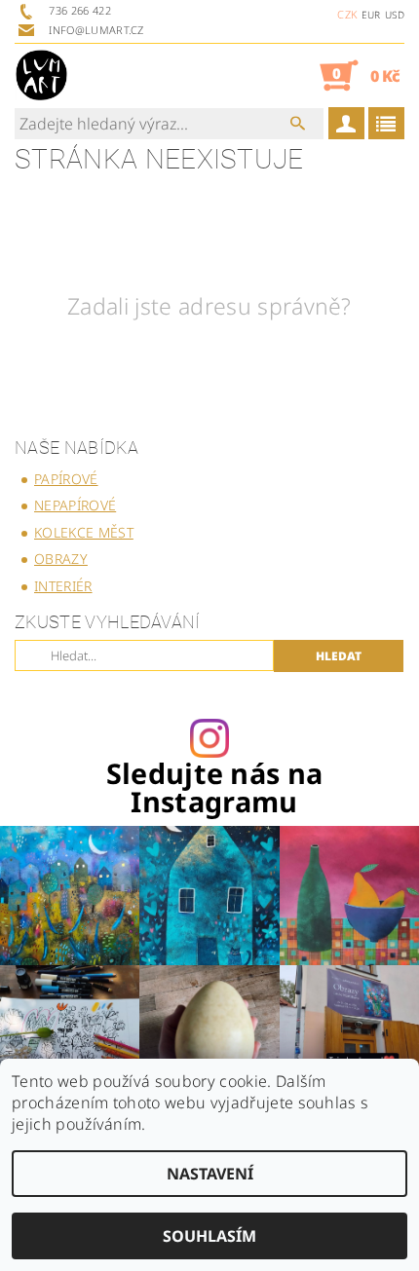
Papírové (66, 478)
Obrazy (61, 558)
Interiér (63, 586)
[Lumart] (41, 75)
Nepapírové (75, 505)
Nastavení (210, 1173)
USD (394, 14)
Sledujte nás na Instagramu (215, 788)
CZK (347, 14)
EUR (371, 14)
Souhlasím (209, 1236)
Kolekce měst (83, 532)
